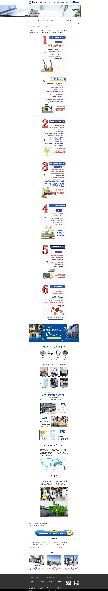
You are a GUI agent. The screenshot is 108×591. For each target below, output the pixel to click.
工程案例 (49, 2)
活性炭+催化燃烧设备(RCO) (32, 582)
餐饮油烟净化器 (31, 586)
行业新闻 (74, 9)
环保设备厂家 (37, 322)
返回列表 (76, 23)
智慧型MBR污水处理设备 (60, 583)
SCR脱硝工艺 (49, 582)
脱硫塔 (48, 587)
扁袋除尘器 (39, 583)
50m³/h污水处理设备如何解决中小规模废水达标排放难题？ (62, 540)
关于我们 (54, 2)
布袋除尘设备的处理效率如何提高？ (59, 544)
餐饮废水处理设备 (59, 586)
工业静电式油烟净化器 (32, 588)
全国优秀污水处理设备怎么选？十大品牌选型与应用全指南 (37, 542)
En (70, 2)
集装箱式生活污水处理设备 (60, 582)
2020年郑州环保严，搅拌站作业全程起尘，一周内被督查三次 (38, 523)
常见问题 (74, 10)
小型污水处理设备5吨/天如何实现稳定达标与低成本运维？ (37, 540)
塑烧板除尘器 (40, 582)
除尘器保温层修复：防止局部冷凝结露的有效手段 (60, 542)
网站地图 (58, 590)
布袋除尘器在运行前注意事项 (58, 547)
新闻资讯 (62, 2)
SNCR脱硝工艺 (49, 586)
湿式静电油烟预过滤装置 (32, 587)
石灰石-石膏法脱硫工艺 (50, 583)
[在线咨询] (54, 533)
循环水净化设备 (59, 588)
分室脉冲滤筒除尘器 (40, 586)
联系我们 (67, 2)
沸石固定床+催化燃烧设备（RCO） (33, 583)
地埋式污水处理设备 (59, 587)
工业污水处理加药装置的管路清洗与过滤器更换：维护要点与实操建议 (39, 544)
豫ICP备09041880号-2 (44, 590)
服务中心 (58, 2)
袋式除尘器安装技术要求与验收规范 (34, 547)
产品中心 (45, 2)
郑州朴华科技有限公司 (53, 590)
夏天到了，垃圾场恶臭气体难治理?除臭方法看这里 (36, 525)
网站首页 (41, 2)
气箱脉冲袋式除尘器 (40, 588)
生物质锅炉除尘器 (40, 587)
